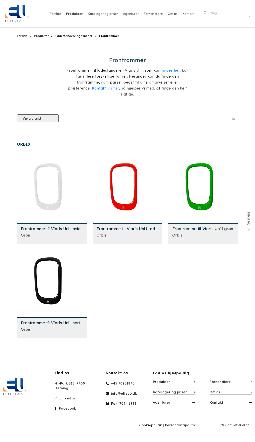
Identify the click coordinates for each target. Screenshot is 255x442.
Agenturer (161, 402)
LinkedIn (67, 398)
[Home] (17, 14)
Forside (22, 36)
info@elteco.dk (123, 393)
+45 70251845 (122, 383)
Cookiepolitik (150, 425)
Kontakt (216, 402)
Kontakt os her (105, 88)
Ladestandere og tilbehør (73, 36)
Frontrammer (109, 36)
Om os (215, 392)
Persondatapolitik (180, 425)
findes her (171, 70)
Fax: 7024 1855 (123, 404)
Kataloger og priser (170, 392)
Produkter (41, 36)
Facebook (67, 408)
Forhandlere (220, 382)
